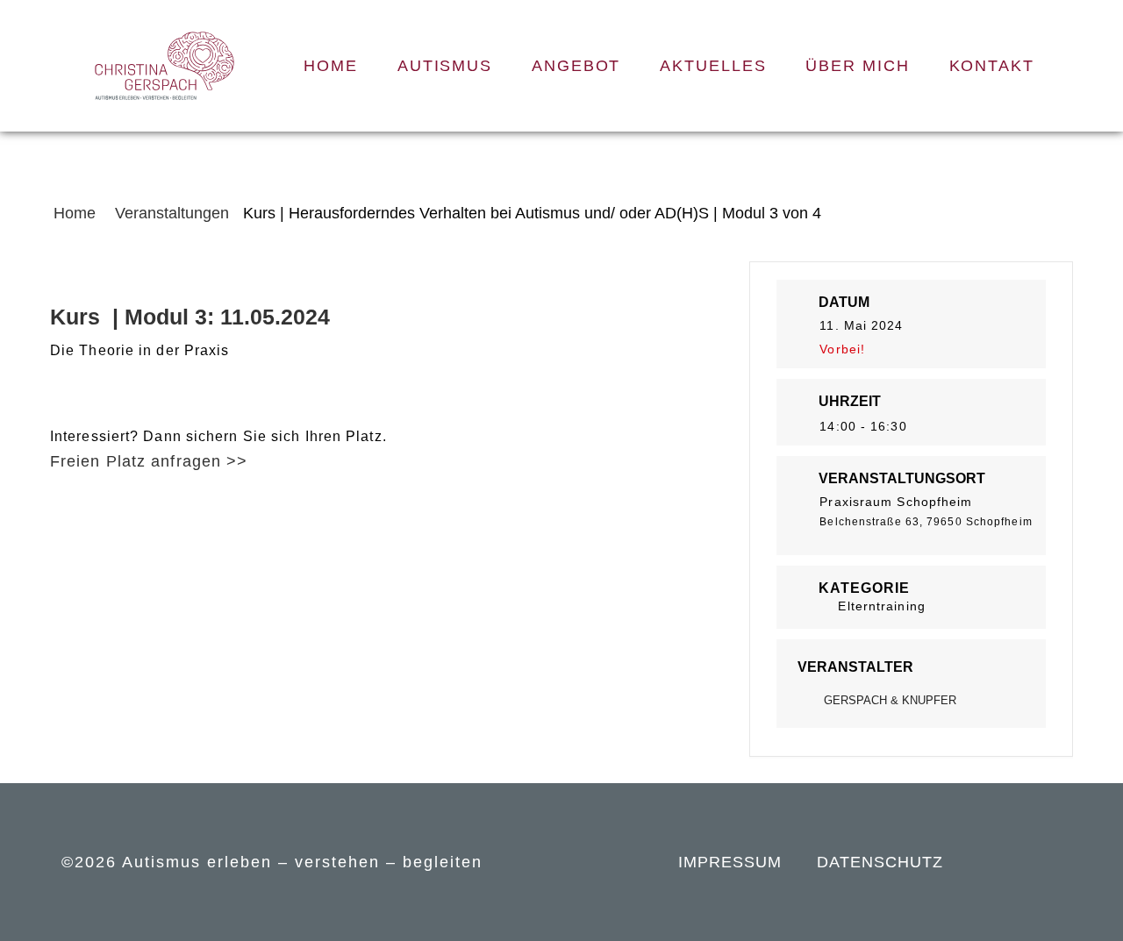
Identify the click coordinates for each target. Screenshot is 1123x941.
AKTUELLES (713, 66)
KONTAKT (991, 66)
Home (77, 213)
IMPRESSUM (730, 862)
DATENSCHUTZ (880, 862)
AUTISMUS (444, 66)
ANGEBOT (576, 66)
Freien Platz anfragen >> (148, 461)
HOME (331, 66)
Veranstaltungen (172, 213)
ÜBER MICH (857, 66)
